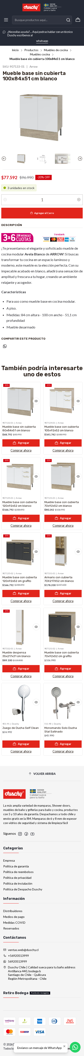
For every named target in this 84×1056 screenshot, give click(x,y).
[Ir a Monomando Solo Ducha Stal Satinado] (63, 702)
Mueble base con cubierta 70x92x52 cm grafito (61, 654)
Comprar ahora (21, 450)
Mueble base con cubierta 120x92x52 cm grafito (19, 579)
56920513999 (17, 961)
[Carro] (78, 20)
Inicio (15, 50)
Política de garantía (16, 866)
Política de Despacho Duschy (22, 889)
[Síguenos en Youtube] (32, 834)
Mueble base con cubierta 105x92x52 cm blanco (61, 428)
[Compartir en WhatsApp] (4, 346)
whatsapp (42, 41)
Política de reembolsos (18, 872)
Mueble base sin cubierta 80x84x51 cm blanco (19, 428)
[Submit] (68, 20)
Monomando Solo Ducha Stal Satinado (60, 729)
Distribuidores (12, 911)
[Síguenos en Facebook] (26, 834)
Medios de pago (14, 917)
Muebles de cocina (56, 50)
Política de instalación (17, 883)
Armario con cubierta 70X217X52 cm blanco (59, 579)
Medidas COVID (14, 922)
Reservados (11, 928)
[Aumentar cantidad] (78, 200)
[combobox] (42, 20)
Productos (31, 50)
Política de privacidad (17, 877)
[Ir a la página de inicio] (41, 7)
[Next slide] (79, 159)
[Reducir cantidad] (5, 200)
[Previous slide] (4, 159)
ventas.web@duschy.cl (23, 950)
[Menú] (6, 20)
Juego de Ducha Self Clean (20, 727)
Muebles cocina (40, 54)
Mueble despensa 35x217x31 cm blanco (16, 654)
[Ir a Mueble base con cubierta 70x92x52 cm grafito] (63, 627)
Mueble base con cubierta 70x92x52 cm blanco (61, 503)
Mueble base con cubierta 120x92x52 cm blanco (19, 503)
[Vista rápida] (36, 401)
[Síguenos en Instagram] (20, 834)
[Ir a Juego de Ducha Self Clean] (21, 702)
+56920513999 (18, 955)
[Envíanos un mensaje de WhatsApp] (75, 1047)
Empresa (9, 860)
